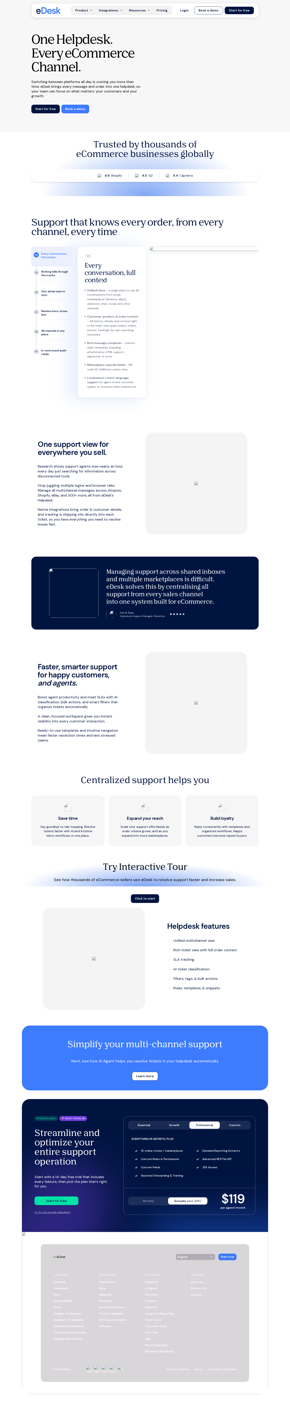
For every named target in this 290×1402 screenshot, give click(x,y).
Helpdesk (151, 1282)
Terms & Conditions (178, 1369)
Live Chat (151, 1332)
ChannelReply (63, 1301)
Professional (204, 1125)
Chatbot (151, 1301)
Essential (144, 1125)
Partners (105, 1301)
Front (57, 1307)
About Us (197, 1282)
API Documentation (113, 1320)
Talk (148, 1339)
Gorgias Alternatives (67, 1339)
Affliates (105, 1326)
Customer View (156, 1326)
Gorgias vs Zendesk (67, 1313)
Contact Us (199, 1288)
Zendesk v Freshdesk (68, 1320)
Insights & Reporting (159, 1313)
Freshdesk (60, 1288)
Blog (102, 1288)
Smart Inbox (153, 1320)
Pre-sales (152, 1294)
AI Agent (151, 1288)
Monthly (148, 1201)
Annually (187, 1201)
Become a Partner (111, 1307)
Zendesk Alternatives (68, 1326)
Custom (234, 1125)
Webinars (105, 1294)
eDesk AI (151, 1307)
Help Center (107, 1282)
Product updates (111, 1313)
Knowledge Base (156, 1345)
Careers (196, 1294)
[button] (184, 10)
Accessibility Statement (222, 1369)
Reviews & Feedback (159, 1351)
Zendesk (59, 1282)
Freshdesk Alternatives (69, 1332)
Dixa (56, 1294)
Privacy (198, 1369)
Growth (174, 1125)
